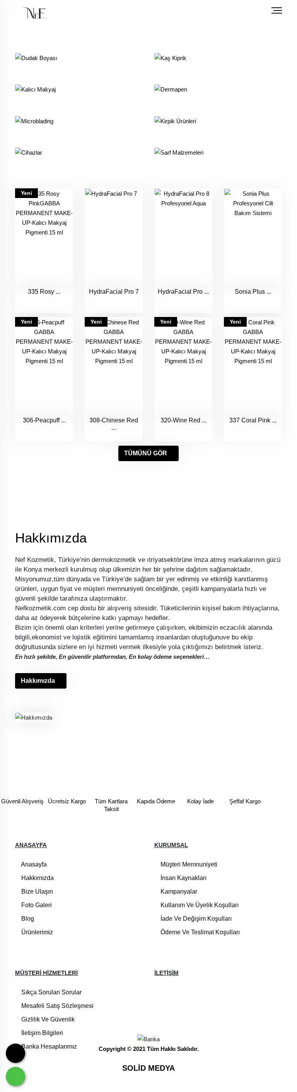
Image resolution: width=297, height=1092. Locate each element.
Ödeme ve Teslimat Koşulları (199, 932)
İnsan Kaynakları (183, 878)
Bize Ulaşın (36, 891)
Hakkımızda (38, 680)
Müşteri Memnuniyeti (188, 864)
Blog (27, 918)
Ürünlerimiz (36, 932)
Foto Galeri (36, 905)
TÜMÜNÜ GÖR (145, 453)
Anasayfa (33, 864)
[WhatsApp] (15, 1076)
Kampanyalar (178, 891)
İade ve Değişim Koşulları (195, 918)
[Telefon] (15, 1053)
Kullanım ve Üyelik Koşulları (199, 905)
